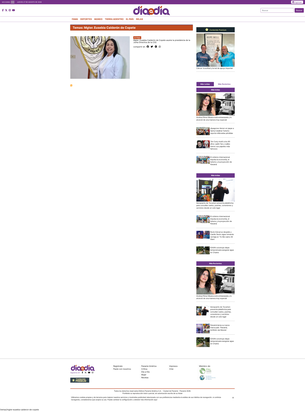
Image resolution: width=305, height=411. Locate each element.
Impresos (173, 366)
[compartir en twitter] (152, 47)
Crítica (144, 369)
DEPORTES (86, 19)
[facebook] (82, 372)
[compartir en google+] (156, 47)
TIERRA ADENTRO (114, 19)
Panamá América (148, 366)
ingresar (298, 2)
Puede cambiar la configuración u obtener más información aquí (132, 400)
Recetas (144, 377)
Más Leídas (205, 84)
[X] (85, 372)
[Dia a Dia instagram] (10, 10)
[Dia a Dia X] (6, 10)
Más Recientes (224, 84)
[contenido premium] (79, 380)
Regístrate (117, 366)
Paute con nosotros (122, 369)
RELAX (139, 19)
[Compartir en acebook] (148, 47)
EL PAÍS (130, 19)
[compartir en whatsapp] (159, 47)
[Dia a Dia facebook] (3, 10)
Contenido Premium (217, 30)
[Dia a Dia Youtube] (13, 10)
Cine (171, 369)
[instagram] (92, 372)
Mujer (143, 374)
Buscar (299, 10)
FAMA (75, 19)
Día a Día (145, 372)
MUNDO (98, 19)
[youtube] (89, 372)
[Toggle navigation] (12, 2)
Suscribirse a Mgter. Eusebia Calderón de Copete (71, 85)
